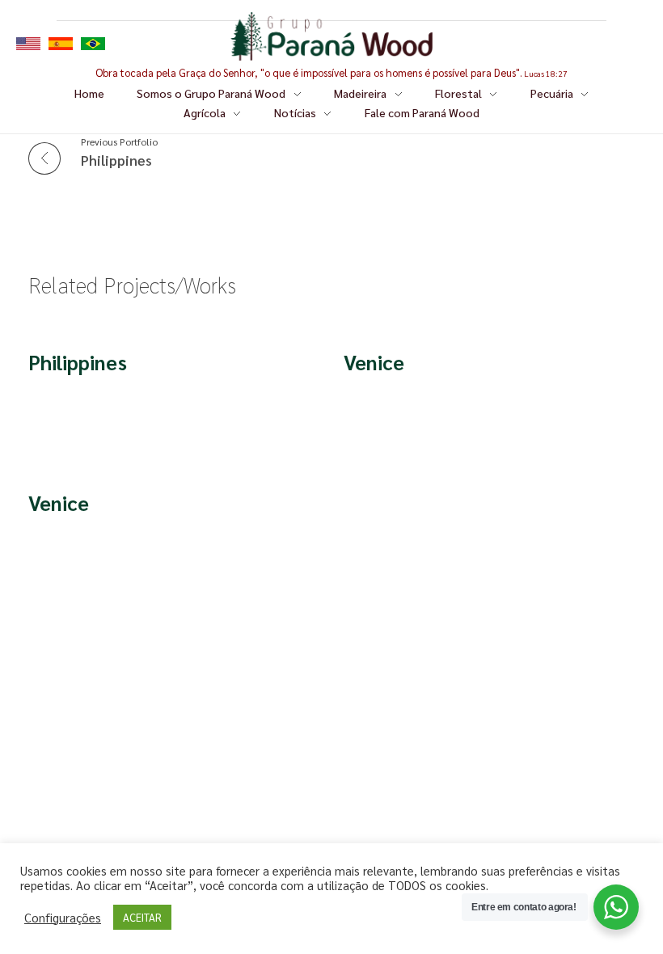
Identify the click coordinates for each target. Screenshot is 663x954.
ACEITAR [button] (142, 917)
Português (93, 43)
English (28, 43)
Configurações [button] (62, 917)
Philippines (77, 361)
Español (61, 43)
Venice (374, 361)
